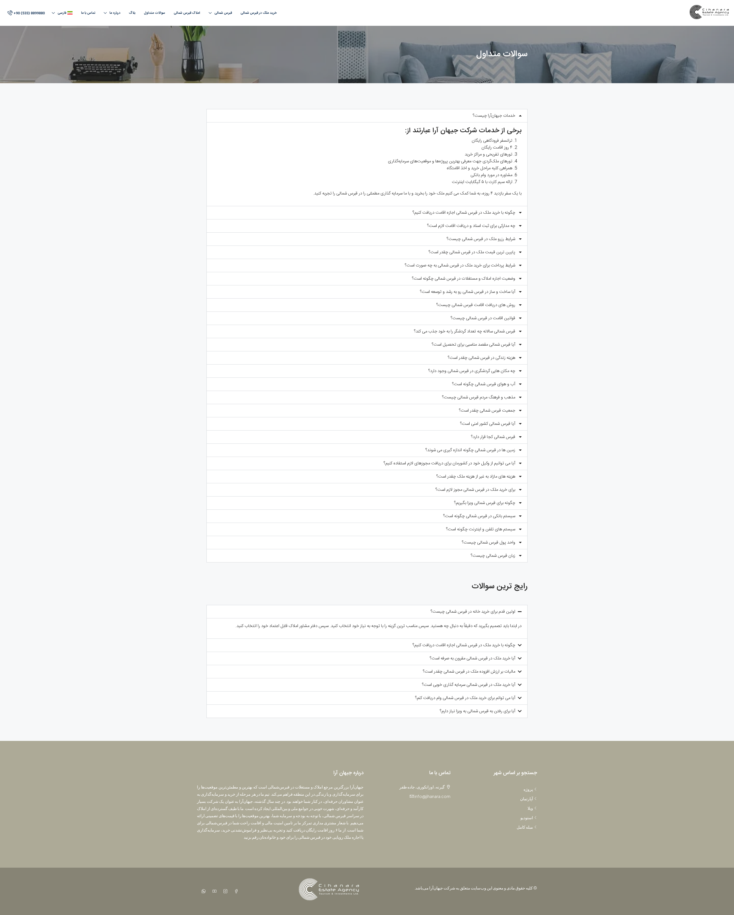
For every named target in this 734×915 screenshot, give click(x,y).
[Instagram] (224, 891)
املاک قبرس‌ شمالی (187, 13)
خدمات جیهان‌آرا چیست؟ (494, 115)
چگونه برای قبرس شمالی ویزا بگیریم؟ (484, 503)
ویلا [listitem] (530, 808)
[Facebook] (235, 891)
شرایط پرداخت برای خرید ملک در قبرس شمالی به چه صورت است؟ (460, 265)
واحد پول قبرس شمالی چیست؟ (488, 542)
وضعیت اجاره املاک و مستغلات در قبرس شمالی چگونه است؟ (463, 278)
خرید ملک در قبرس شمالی (259, 13)
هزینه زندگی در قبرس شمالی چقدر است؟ (481, 357)
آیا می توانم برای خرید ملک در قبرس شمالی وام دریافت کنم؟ (465, 698)
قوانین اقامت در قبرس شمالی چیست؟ (482, 318)
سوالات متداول (154, 13)
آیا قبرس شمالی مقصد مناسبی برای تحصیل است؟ (473, 344)
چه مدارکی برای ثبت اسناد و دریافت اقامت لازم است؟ (471, 225)
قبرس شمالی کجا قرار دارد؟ (493, 437)
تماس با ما (88, 13)
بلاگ (132, 13)
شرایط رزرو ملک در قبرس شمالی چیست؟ (480, 239)
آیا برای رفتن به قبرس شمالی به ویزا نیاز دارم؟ (477, 711)
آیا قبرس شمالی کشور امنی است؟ (487, 423)
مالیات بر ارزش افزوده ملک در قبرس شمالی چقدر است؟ (469, 671)
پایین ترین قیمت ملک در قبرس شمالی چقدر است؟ (471, 252)
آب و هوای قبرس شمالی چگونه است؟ (483, 384)
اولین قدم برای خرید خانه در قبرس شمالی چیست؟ (472, 611)
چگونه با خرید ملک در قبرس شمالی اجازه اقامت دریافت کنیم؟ (463, 212)
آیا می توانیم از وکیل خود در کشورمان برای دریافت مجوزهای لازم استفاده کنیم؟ (449, 463)
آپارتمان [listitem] (526, 798)
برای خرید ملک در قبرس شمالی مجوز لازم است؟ (475, 489)
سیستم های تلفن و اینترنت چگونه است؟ (480, 529)
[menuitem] (25, 13)
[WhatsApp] (202, 891)
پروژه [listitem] (528, 789)
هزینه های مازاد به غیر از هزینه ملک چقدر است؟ (475, 476)
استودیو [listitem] (526, 817)
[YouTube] (213, 891)
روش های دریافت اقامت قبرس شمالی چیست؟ (475, 305)
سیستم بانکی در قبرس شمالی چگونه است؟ (479, 516)
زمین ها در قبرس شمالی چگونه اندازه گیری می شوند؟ (470, 450)
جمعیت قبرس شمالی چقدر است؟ (487, 410)
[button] (367, 115)
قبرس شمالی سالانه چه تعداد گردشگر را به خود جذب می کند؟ (464, 331)
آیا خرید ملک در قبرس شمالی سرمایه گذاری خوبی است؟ (468, 684)
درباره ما (115, 13)
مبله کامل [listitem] (525, 827)
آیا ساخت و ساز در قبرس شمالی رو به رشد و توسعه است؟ (467, 291)
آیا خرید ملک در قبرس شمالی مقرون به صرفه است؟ (472, 658)
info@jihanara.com (432, 796)
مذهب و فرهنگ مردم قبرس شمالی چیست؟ (478, 397)
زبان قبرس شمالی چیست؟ (493, 555)
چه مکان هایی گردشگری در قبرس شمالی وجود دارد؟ (471, 371)
